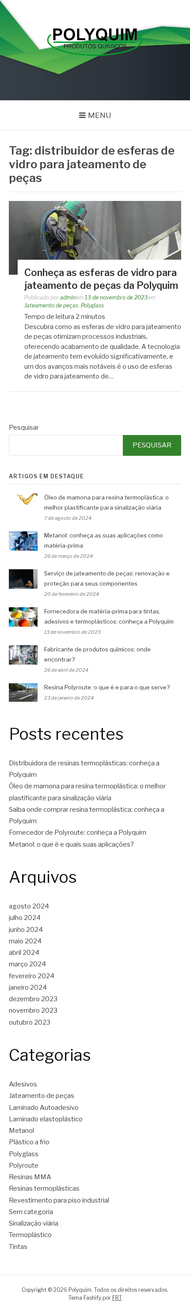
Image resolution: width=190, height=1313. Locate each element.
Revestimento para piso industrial (59, 1200)
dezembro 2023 (33, 999)
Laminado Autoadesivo (44, 1108)
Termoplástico (30, 1235)
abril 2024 (24, 953)
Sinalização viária (33, 1223)
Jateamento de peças (51, 305)
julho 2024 (25, 918)
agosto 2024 (29, 906)
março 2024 (27, 964)
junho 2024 (26, 930)
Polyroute (23, 1165)
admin (68, 297)
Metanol (21, 1131)
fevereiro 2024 (31, 976)
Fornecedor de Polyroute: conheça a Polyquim (77, 832)
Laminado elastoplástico (46, 1119)
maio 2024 (25, 941)
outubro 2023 (29, 1022)
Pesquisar (24, 427)
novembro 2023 (33, 1010)
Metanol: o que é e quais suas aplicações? (71, 844)
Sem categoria (31, 1212)
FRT (117, 1297)
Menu (99, 115)
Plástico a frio (29, 1142)
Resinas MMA (30, 1177)
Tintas (18, 1247)
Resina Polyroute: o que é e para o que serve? (107, 687)
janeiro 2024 (28, 987)
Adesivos (23, 1084)
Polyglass (92, 305)
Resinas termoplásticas (44, 1188)
